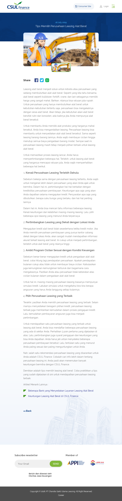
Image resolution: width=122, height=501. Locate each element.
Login (106, 6)
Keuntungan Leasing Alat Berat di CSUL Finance (53, 396)
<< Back (27, 411)
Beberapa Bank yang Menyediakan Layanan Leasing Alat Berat (61, 390)
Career (61, 495)
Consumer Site (84, 6)
